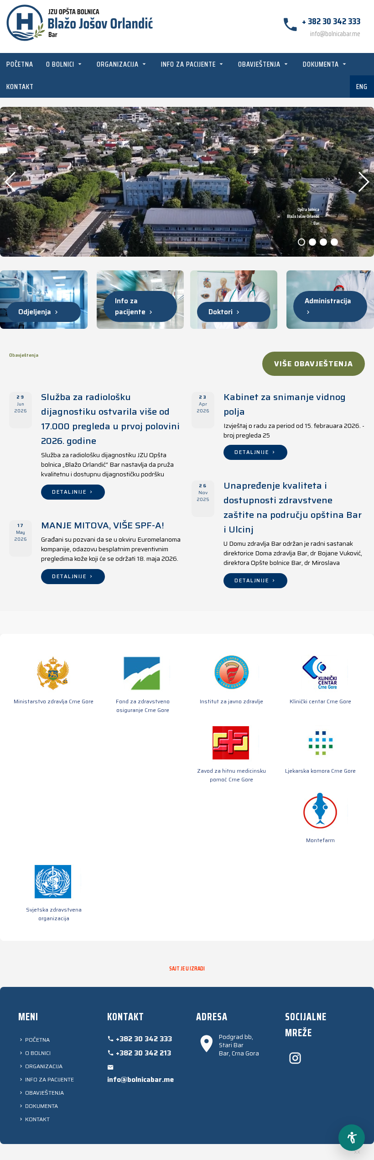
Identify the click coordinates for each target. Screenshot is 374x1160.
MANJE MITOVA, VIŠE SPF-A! (102, 525)
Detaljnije (70, 492)
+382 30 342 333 (143, 1038)
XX (357, 1152)
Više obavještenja (313, 363)
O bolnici (61, 64)
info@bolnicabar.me (335, 33)
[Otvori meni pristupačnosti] (351, 1137)
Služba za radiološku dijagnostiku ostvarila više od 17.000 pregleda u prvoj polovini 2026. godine (110, 419)
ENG (362, 86)
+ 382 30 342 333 (331, 21)
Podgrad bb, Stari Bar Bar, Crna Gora (239, 1045)
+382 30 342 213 (142, 1053)
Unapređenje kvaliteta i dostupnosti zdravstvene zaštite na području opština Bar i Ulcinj (292, 507)
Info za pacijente (189, 64)
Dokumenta (322, 64)
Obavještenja (260, 64)
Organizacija (118, 64)
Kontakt (20, 86)
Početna (19, 64)
